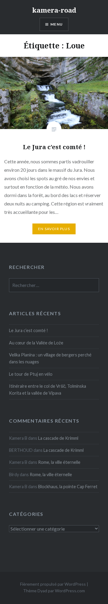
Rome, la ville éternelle (59, 462)
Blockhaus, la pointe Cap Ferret (68, 486)
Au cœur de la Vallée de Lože (36, 342)
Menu (56, 24)
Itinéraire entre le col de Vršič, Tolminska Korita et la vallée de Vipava (47, 390)
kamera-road (54, 9)
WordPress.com (70, 590)
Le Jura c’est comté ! (28, 330)
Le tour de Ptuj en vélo (30, 374)
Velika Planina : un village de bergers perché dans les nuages (50, 358)
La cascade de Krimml (58, 438)
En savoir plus (54, 228)
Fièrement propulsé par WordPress (53, 584)
